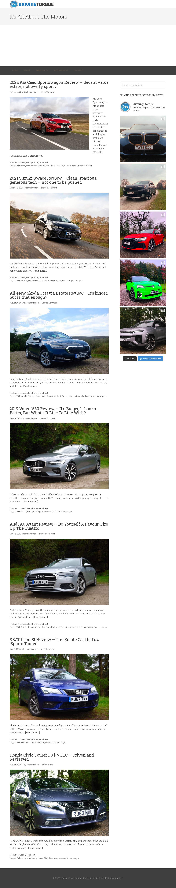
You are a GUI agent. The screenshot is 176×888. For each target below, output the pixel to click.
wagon (89, 166)
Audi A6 (51, 627)
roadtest (82, 166)
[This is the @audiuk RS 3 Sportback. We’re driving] (143, 235)
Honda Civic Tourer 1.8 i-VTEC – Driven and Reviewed (52, 757)
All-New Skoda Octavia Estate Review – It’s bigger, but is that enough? (59, 295)
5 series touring (28, 627)
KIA (62, 166)
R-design (37, 511)
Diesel (23, 511)
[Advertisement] (88, 46)
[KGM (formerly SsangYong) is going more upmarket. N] (143, 330)
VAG (58, 742)
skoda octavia (74, 396)
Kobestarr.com (115, 878)
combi (24, 396)
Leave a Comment (47, 92)
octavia (67, 166)
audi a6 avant (61, 627)
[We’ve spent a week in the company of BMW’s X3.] (143, 139)
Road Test (43, 162)
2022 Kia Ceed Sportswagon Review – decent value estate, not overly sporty (59, 84)
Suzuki (58, 281)
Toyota (72, 281)
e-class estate (74, 627)
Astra (23, 858)
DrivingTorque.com (71, 878)
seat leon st (50, 742)
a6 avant (39, 627)
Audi (45, 627)
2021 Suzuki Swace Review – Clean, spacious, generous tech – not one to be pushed (53, 180)
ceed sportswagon (34, 166)
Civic (29, 858)
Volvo (63, 511)
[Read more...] (37, 155)
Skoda (64, 396)
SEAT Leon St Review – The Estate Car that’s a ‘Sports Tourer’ (54, 641)
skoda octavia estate (90, 396)
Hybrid (37, 281)
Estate (28, 162)
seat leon (40, 742)
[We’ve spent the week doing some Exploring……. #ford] (143, 187)
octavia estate (40, 396)
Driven (22, 162)
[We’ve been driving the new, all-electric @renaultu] (143, 282)
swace (65, 281)
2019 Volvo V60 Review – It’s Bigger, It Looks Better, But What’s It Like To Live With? (53, 410)
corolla (24, 281)
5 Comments (47, 765)
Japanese (53, 858)
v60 (58, 511)
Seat (34, 742)
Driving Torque (32, 4)
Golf (58, 166)
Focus (52, 166)
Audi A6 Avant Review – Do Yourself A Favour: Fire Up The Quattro (59, 526)
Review (35, 162)
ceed (23, 166)
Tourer (69, 858)
